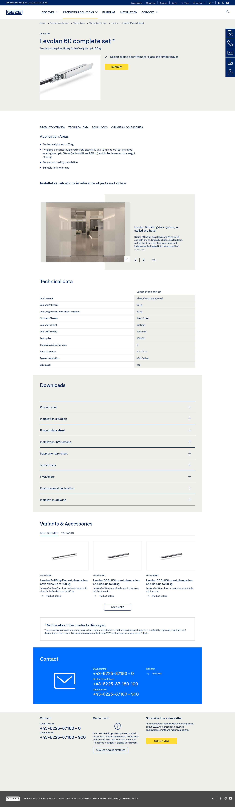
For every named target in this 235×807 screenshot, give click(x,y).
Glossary (126, 798)
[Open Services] (157, 12)
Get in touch (101, 718)
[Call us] (230, 43)
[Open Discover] (57, 12)
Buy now (116, 67)
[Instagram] (223, 3)
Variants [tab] (67, 533)
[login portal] (230, 72)
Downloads (100, 127)
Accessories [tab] (49, 533)
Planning (108, 12)
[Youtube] (227, 3)
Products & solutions (78, 12)
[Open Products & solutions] (96, 12)
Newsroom (150, 3)
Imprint (135, 798)
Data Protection (99, 798)
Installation (128, 12)
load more (117, 607)
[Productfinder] (230, 33)
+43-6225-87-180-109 (115, 683)
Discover (47, 12)
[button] (199, 3)
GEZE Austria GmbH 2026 (34, 798)
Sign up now (161, 741)
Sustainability (136, 3)
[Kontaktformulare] (230, 52)
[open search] (227, 12)
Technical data (78, 127)
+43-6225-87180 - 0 (113, 673)
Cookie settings (114, 798)
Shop (186, 3)
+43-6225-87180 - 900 (116, 693)
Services (148, 12)
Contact (45, 718)
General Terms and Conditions (79, 798)
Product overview (52, 127)
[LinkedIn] (219, 3)
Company (163, 3)
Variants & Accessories (127, 127)
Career (174, 3)
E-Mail (144, 633)
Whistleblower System (56, 798)
